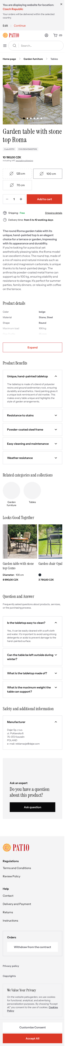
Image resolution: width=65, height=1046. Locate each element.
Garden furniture (33, 58)
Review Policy (11, 876)
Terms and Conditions (17, 868)
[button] (32, 376)
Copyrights (9, 976)
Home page (9, 58)
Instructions (10, 920)
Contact (8, 895)
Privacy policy (11, 966)
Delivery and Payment (17, 904)
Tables (54, 58)
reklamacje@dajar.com (27, 743)
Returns (8, 912)
